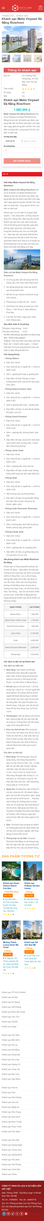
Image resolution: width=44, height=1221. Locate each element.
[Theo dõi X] (17, 1214)
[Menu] (3, 8)
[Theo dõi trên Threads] (22, 1214)
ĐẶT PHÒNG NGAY (22, 161)
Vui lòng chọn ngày (10, 137)
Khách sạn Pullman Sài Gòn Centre (32, 886)
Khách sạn (22, 15)
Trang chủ (8, 15)
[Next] (38, 39)
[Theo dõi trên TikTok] (13, 1214)
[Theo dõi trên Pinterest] (26, 1214)
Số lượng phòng (9, 146)
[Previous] (6, 39)
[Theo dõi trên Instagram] (8, 1214)
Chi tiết (7, 895)
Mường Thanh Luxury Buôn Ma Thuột (10, 945)
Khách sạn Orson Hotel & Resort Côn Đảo (11, 886)
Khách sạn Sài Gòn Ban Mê (31, 943)
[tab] (22, 174)
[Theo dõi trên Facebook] (4, 1214)
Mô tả (5, 174)
